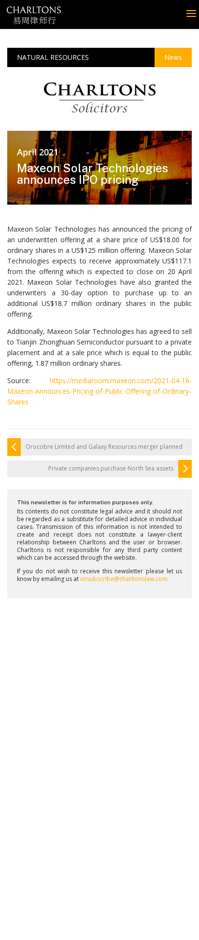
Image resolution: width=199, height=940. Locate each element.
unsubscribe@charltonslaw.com (124, 579)
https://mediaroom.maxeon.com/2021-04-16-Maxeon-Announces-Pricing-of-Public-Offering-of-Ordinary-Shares (99, 391)
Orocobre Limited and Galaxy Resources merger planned (104, 446)
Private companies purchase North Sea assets (110, 468)
